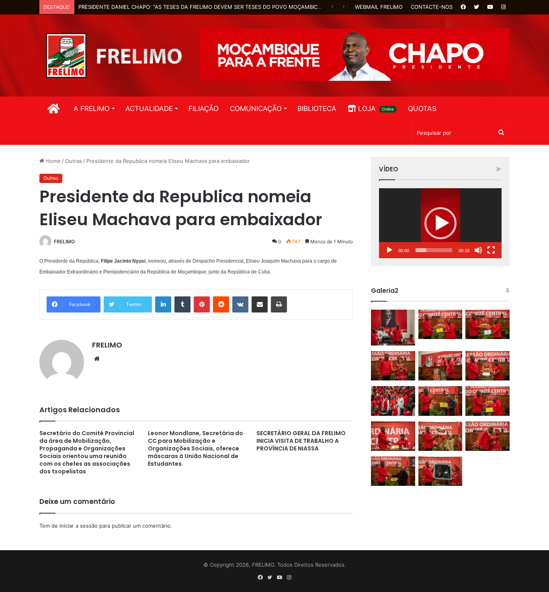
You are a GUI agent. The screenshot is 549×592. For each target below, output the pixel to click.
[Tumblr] (182, 304)
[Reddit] (221, 304)
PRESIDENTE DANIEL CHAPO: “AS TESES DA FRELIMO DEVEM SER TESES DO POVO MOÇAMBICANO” (204, 7)
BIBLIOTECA (316, 109)
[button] (440, 223)
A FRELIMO (92, 109)
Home (52, 161)
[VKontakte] (240, 304)
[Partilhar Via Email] (260, 304)
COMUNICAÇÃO (256, 109)
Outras (73, 161)
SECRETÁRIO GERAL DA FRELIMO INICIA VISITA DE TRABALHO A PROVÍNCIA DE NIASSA (301, 440)
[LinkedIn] (163, 304)
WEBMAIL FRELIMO (379, 7)
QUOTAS (422, 109)
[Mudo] (478, 250)
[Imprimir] (279, 304)
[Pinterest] (202, 304)
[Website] (97, 359)
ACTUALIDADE (149, 109)
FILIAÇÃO (203, 109)
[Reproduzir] (389, 250)
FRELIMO (64, 241)
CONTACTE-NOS (432, 7)
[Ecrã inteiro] (491, 250)
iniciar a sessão (78, 525)
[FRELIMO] (113, 55)
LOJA (375, 109)
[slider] (434, 250)
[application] (440, 223)
